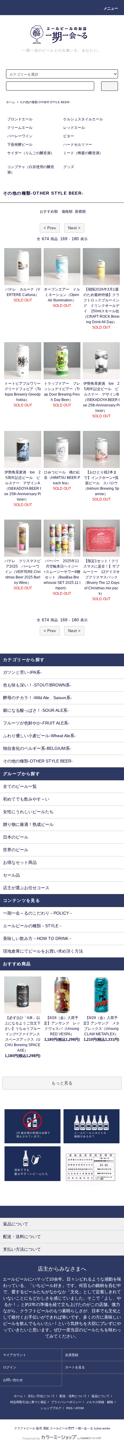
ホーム (10, 102)
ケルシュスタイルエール (83, 119)
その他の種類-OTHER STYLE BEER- (45, 102)
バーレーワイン (20, 136)
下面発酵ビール (20, 144)
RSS (69, 1408)
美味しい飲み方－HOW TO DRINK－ (38, 938)
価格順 (67, 211)
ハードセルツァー (77, 144)
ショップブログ (50, 1408)
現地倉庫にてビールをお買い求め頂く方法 (43, 951)
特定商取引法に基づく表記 (28, 1402)
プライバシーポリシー (66, 1402)
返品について (100, 1396)
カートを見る (75, 1367)
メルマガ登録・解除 (99, 1402)
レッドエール (74, 128)
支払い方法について (41, 1396)
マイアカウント (14, 1355)
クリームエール (20, 128)
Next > (74, 227)
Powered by (31, 1438)
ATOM (79, 1408)
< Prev (50, 227)
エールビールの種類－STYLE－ (33, 925)
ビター (68, 136)
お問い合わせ (13, 1380)
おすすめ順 (49, 211)
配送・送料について (73, 1396)
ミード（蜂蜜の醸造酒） (83, 153)
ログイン (9, 1367)
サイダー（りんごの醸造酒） (30, 153)
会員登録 (71, 1355)
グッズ (68, 167)
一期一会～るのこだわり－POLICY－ (38, 913)
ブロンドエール (20, 119)
